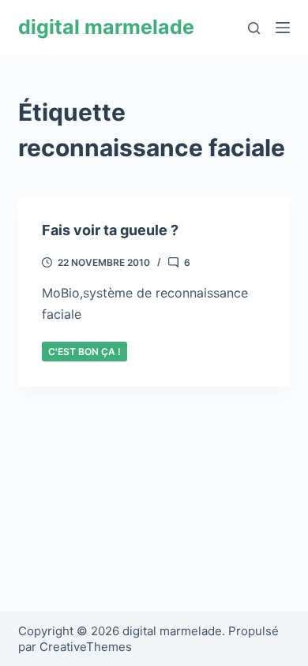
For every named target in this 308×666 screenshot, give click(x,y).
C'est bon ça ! (84, 351)
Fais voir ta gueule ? (110, 230)
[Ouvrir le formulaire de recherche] (254, 28)
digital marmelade (106, 27)
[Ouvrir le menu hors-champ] (283, 28)
